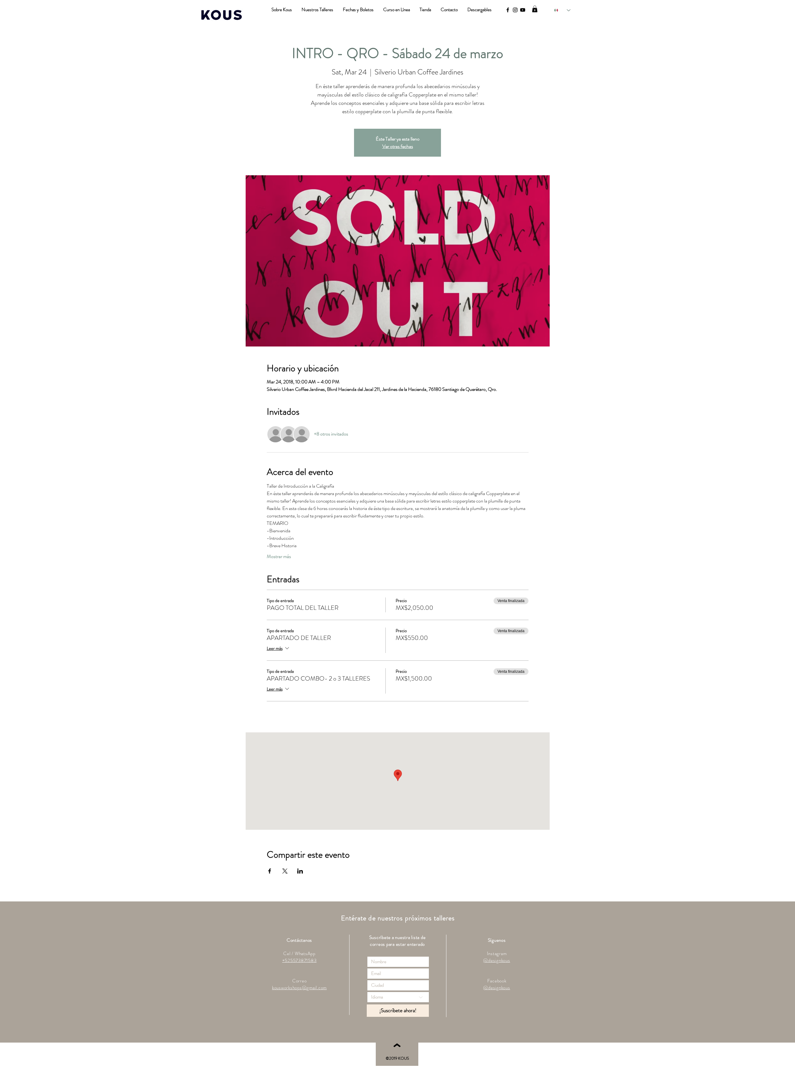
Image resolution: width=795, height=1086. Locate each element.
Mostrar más (279, 556)
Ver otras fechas (397, 146)
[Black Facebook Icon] (508, 10)
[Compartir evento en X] (285, 871)
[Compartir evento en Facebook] (270, 871)
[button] (535, 9)
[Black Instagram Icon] (515, 10)
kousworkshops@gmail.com (299, 987)
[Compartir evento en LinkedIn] (300, 871)
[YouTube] (523, 10)
